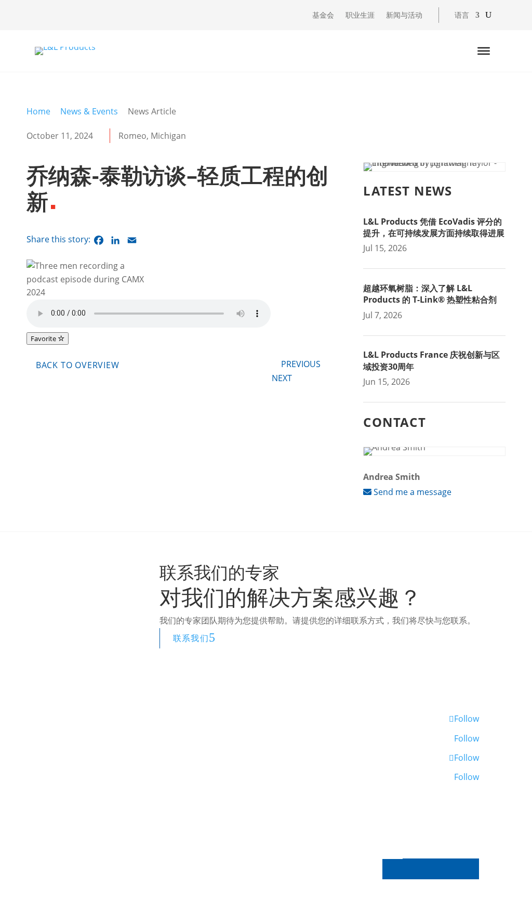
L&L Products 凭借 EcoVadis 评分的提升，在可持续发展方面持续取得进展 (433, 227)
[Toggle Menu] (483, 51)
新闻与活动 (404, 15)
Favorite (44, 338)
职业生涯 (360, 15)
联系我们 (191, 638)
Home (38, 111)
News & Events (89, 111)
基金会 (323, 15)
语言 (462, 15)
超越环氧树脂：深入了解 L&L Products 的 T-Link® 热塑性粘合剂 (430, 293)
